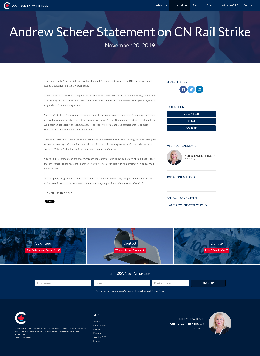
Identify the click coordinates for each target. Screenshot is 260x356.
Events (197, 5)
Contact (248, 5)
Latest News (179, 5)
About (96, 321)
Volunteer (191, 113)
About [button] (160, 5)
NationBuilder (30, 337)
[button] (183, 89)
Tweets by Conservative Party (187, 204)
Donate (211, 5)
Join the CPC (229, 5)
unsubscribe (136, 291)
